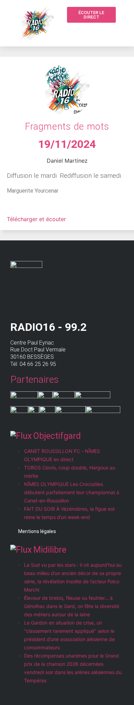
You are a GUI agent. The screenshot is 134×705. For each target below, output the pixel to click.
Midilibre (49, 550)
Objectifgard (57, 436)
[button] (96, 31)
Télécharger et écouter (36, 219)
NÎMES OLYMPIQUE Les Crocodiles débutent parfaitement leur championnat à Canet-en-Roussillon (71, 492)
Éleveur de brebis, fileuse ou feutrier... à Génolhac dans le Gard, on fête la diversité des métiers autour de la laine (71, 606)
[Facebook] (109, 30)
